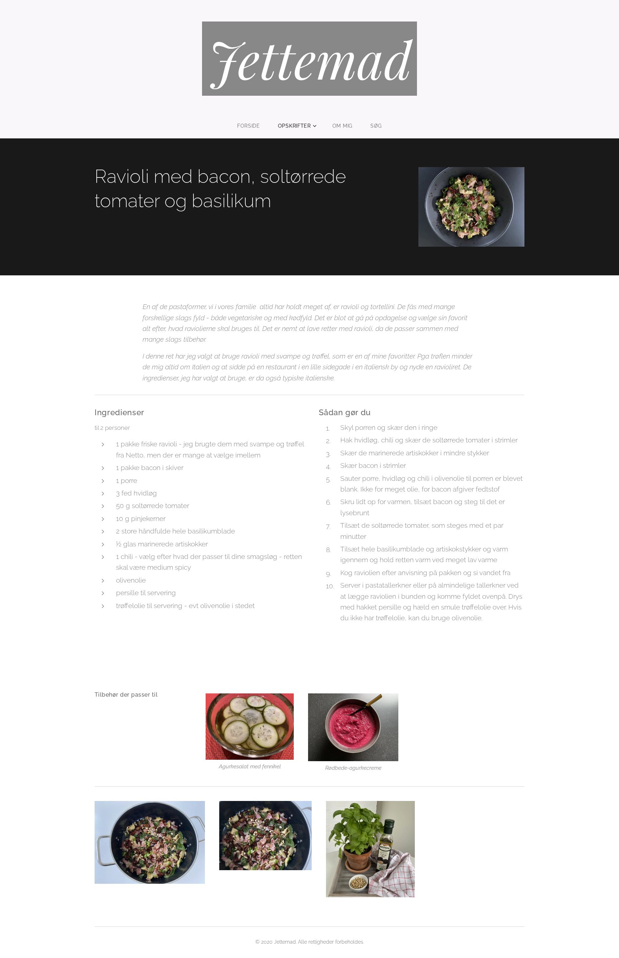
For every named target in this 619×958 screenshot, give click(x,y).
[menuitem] (253, 126)
